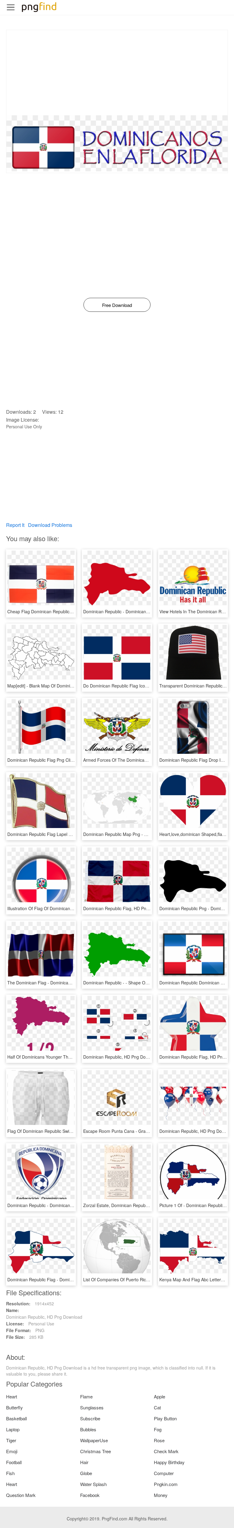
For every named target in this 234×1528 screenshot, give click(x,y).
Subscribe (90, 1418)
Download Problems (50, 524)
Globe (86, 1473)
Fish (10, 1473)
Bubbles (88, 1429)
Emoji (11, 1451)
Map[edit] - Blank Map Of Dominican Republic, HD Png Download (70, 686)
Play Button (165, 1418)
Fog (157, 1429)
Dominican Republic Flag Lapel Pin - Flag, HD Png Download (66, 834)
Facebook (90, 1495)
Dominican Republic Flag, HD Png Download (126, 908)
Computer (164, 1473)
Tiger (11, 1440)
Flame (86, 1396)
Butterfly (14, 1407)
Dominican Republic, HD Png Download (121, 1057)
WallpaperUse (94, 1440)
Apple (159, 1396)
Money (161, 1495)
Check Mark (166, 1451)
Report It (15, 524)
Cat (157, 1407)
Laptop (13, 1429)
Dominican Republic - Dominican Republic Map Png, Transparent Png (150, 611)
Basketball (16, 1418)
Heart (11, 1396)
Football (14, 1462)
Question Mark (21, 1495)
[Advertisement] (117, 72)
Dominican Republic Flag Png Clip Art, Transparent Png (60, 760)
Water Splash (93, 1484)
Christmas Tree (95, 1451)
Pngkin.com (166, 1484)
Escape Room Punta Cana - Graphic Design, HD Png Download (144, 1131)
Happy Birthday (169, 1462)
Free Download (117, 305)
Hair (84, 1462)
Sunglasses (92, 1407)
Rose (159, 1440)
